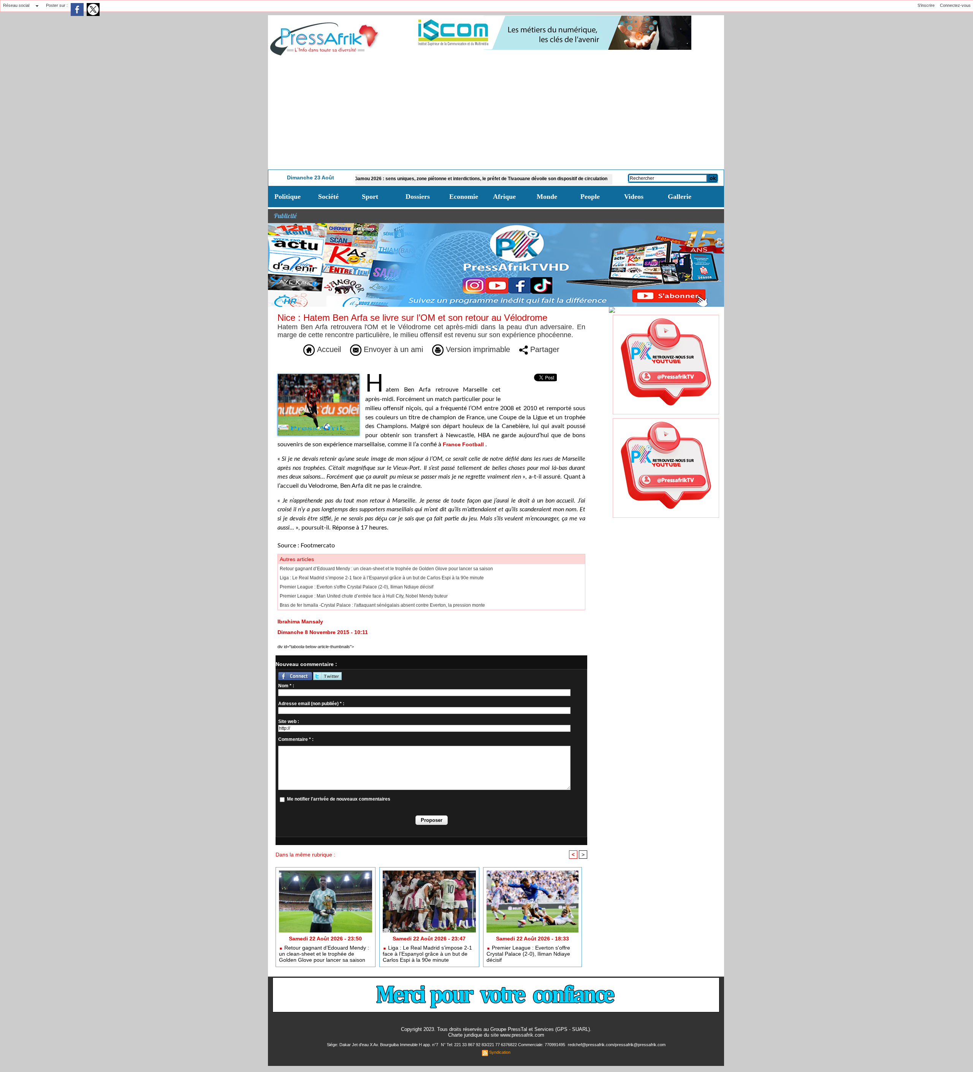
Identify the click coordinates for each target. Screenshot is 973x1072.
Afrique (504, 196)
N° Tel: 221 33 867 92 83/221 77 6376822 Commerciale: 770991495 (503, 1044)
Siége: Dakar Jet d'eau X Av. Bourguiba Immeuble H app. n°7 (383, 1044)
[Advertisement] (496, 112)
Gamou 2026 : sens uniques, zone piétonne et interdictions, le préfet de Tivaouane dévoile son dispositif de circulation (443, 178)
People (590, 196)
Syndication (499, 1052)
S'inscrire (926, 5)
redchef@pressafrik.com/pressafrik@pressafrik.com (617, 1044)
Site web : (288, 721)
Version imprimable (477, 349)
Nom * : (286, 685)
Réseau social (16, 5)
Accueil (328, 349)
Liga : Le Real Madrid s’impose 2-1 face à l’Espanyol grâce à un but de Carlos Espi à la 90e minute (382, 577)
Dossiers (418, 196)
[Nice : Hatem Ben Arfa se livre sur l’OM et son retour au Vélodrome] (318, 376)
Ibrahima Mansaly (300, 621)
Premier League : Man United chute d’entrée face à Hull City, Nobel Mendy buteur (364, 596)
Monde (547, 196)
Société (328, 196)
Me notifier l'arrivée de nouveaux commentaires (338, 799)
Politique (287, 196)
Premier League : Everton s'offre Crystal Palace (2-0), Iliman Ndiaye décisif (356, 587)
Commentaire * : (296, 739)
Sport (370, 196)
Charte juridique (465, 1035)
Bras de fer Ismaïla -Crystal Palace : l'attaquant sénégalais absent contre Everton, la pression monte (382, 605)
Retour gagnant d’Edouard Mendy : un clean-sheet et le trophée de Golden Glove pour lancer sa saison (386, 568)
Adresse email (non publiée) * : (311, 703)
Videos (633, 196)
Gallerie (679, 196)
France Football (463, 444)
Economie (463, 196)
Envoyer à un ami (392, 349)
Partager (543, 349)
